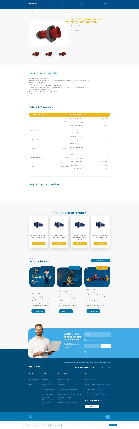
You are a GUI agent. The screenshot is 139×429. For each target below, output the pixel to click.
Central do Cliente (62, 3)
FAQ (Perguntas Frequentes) (65, 399)
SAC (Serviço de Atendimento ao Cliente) (67, 402)
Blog (53, 3)
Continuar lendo (38, 311)
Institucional (74, 3)
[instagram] (105, 367)
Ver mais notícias (100, 260)
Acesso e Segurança (34, 379)
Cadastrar (106, 346)
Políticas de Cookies (47, 402)
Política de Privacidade (92, 362)
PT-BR (105, 3)
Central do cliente (64, 374)
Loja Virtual (96, 3)
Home (30, 11)
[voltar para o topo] (107, 417)
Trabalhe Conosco (85, 3)
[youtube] (102, 367)
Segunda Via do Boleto (63, 379)
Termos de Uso (106, 362)
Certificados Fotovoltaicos (64, 397)
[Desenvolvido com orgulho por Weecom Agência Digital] (30, 416)
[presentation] (28, 53)
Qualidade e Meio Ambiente (48, 389)
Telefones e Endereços (63, 392)
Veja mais (38, 243)
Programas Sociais (46, 384)
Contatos (88, 374)
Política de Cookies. (59, 425)
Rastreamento (61, 384)
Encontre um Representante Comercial (67, 389)
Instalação (40, 11)
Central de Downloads (63, 387)
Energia (35, 11)
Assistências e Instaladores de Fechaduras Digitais (70, 394)
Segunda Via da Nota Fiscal (64, 382)
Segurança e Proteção (102, 267)
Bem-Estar (32, 384)
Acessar (92, 406)
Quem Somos (45, 379)
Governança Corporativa (48, 394)
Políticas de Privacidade (47, 399)
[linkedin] (109, 367)
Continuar (112, 424)
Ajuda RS (44, 387)
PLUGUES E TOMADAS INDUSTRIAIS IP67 (51, 11)
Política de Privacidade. (48, 425)
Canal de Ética (45, 397)
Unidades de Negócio (47, 382)
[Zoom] (66, 22)
